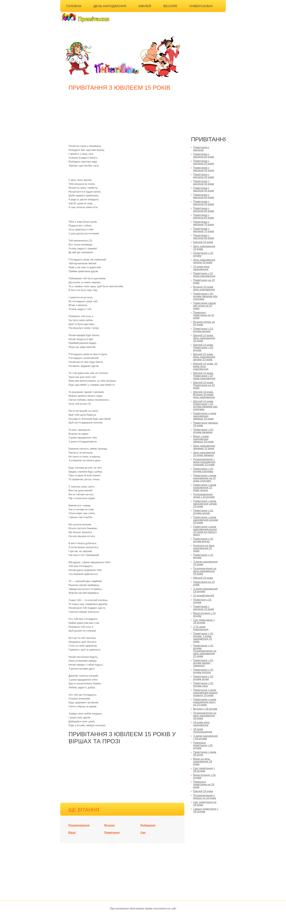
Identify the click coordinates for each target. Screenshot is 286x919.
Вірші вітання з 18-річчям (204, 776)
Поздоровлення (79, 825)
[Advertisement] (123, 119)
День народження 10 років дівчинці (204, 454)
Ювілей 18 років (203, 791)
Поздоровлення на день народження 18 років (204, 716)
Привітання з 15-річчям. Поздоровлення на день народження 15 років (204, 651)
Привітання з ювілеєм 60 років (203, 209)
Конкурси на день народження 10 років (204, 548)
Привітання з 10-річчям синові (203, 512)
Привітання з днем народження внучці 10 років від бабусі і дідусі (205, 530)
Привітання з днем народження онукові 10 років (205, 520)
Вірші (71, 832)
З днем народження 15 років (205, 563)
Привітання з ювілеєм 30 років (203, 169)
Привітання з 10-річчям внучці (203, 540)
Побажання (147, 825)
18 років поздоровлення (202, 730)
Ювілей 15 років (203, 578)
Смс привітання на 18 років (204, 803)
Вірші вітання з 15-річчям (204, 614)
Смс (143, 832)
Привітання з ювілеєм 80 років (203, 236)
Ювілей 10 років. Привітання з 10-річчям (203, 347)
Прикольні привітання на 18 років (203, 784)
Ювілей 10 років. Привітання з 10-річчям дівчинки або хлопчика (205, 405)
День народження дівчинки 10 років (204, 447)
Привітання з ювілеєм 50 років (203, 196)
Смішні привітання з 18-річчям (205, 810)
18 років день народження (201, 723)
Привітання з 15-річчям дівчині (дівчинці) (203, 663)
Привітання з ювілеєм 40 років (203, 182)
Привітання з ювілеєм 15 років (203, 608)
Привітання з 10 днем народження (204, 274)
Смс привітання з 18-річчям (204, 769)
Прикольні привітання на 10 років (203, 315)
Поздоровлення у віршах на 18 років (204, 796)
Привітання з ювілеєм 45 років (203, 189)
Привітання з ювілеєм (201, 148)
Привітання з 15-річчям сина (203, 684)
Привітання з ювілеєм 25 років (203, 162)
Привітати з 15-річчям (202, 601)
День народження (110, 6)
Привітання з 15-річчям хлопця (203, 671)
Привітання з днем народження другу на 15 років (204, 702)
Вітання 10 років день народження (204, 288)
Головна (73, 6)
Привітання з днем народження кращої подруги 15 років (205, 693)
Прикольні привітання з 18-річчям (203, 745)
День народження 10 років (204, 247)
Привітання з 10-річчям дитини (203, 330)
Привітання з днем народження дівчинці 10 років (204, 416)
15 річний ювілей (203, 595)
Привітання (111, 832)
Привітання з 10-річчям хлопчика (203, 470)
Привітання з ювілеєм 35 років (203, 176)
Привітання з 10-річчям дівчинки (203, 431)
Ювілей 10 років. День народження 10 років (204, 338)
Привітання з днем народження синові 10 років (205, 504)
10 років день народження (201, 268)
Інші (69, 14)
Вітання (109, 825)
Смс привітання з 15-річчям (204, 621)
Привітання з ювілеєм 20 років (203, 155)
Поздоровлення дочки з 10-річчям (204, 495)
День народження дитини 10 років (204, 261)
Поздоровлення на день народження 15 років (204, 571)
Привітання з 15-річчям (203, 556)
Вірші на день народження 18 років (202, 761)
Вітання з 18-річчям (205, 708)
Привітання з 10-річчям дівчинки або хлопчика (205, 296)
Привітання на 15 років (204, 583)
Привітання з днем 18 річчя (204, 753)
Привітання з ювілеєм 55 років (203, 203)
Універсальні (201, 6)
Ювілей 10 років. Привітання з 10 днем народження (204, 376)
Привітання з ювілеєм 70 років (203, 223)
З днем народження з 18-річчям (205, 737)
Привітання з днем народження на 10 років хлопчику (204, 478)
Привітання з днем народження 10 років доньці (204, 488)
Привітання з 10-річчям (203, 254)
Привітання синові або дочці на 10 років (204, 306)
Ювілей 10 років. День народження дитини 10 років (204, 357)
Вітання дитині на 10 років (204, 323)
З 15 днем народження (200, 628)
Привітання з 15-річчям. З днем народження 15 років (203, 637)
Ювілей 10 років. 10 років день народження (205, 366)
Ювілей (145, 6)
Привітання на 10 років (204, 281)
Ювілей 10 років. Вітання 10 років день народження (204, 395)
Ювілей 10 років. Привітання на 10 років (204, 385)
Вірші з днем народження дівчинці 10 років (203, 439)
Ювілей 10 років (203, 242)
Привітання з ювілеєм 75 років (203, 230)
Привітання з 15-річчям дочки (203, 678)
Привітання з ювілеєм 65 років (203, 216)
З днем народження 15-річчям (205, 590)
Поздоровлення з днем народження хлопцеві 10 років (204, 462)
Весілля (170, 6)
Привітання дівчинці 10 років (205, 424)
